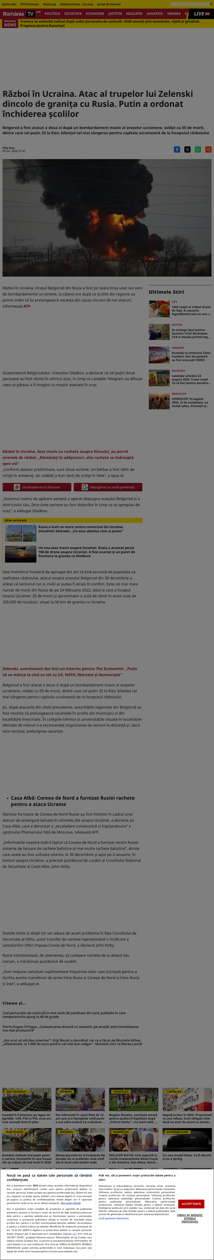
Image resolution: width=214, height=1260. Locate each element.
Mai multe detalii (71, 1203)
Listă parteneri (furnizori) (114, 1218)
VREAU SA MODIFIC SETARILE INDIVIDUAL (190, 1218)
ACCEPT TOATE (191, 1204)
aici (74, 1234)
